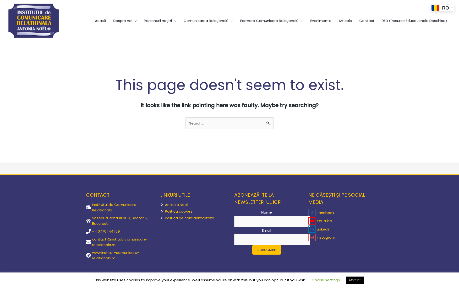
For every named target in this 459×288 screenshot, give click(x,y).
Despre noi (122, 20)
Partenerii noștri (158, 20)
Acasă (100, 20)
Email (266, 230)
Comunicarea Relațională (206, 20)
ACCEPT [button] (355, 280)
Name (266, 212)
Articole (345, 20)
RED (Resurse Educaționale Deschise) (414, 20)
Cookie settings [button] (326, 280)
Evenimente (320, 20)
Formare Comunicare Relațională (269, 20)
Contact (367, 20)
